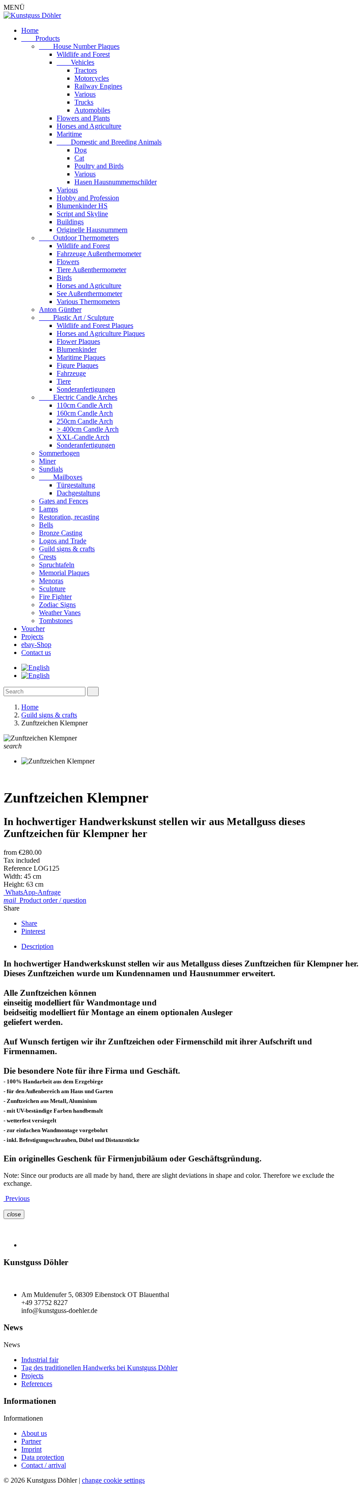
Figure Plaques (77, 365)
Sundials (51, 469)
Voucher (33, 628)
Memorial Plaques (64, 573)
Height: (15, 884)
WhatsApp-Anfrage (32, 892)
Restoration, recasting (69, 517)
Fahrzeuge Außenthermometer (99, 253)
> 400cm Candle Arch (88, 429)
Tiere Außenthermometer (91, 269)
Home (30, 30)
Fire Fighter (55, 596)
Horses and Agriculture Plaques (101, 333)
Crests (47, 557)
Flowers (68, 261)
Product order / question (45, 900)
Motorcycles (91, 78)
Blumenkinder (77, 349)
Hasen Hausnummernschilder (115, 182)
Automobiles (92, 110)
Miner (47, 461)
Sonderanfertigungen (86, 389)
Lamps (48, 509)
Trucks (83, 102)
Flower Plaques (78, 341)
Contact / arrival (43, 1465)
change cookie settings (113, 1480)
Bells (46, 525)
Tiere (64, 381)
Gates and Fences (63, 501)
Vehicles (75, 62)
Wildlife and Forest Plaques (95, 325)
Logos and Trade (62, 541)
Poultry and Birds (99, 166)
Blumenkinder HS (82, 206)
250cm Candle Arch (85, 421)
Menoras (51, 580)
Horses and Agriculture (89, 126)
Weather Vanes (60, 612)
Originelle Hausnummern (92, 230)
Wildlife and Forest (83, 54)
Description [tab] (37, 946)
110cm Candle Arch (84, 405)
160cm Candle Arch (85, 413)
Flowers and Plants (83, 118)
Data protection (42, 1457)
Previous (17, 1198)
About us (34, 1433)
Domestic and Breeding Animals (109, 142)
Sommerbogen (59, 453)
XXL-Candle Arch (83, 437)
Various (85, 94)
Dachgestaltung (78, 493)
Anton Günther (60, 309)
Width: (14, 876)
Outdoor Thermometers (79, 238)
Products (40, 38)
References (36, 1383)
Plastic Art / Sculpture (76, 317)
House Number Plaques (79, 46)
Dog (80, 150)
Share (29, 923)
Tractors (85, 70)
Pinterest (33, 931)
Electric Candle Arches (78, 397)
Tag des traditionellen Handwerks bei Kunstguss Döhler (99, 1367)
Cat (79, 158)
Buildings (70, 222)
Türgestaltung (76, 485)
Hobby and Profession (88, 198)
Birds (64, 277)
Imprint (31, 1449)
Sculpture (52, 588)
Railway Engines (98, 86)
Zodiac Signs (57, 604)
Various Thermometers (88, 301)
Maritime (69, 134)
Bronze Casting (60, 533)
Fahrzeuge (71, 373)
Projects (32, 636)
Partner (31, 1441)
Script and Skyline (82, 214)
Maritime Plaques (81, 357)
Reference (19, 868)
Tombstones (56, 620)
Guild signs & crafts (67, 549)
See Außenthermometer (89, 293)
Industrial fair (39, 1359)
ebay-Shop (36, 644)
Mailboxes (60, 477)
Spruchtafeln (56, 565)
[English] (35, 667)
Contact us (36, 652)
